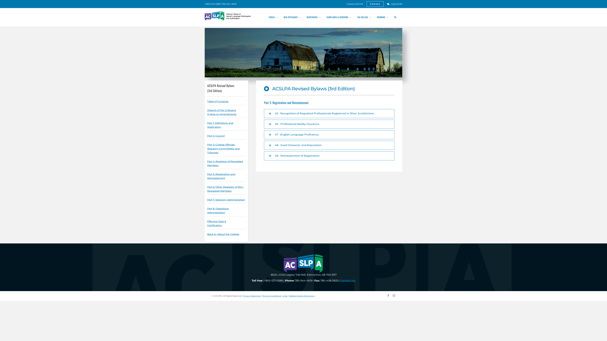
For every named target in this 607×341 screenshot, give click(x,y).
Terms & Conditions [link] (271, 296)
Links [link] (284, 296)
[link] (353, 4)
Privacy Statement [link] (252, 296)
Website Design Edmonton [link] (302, 296)
